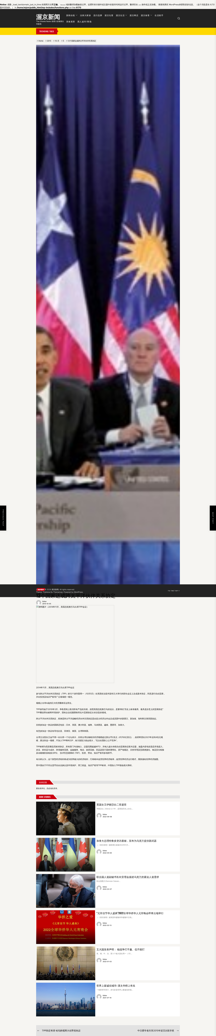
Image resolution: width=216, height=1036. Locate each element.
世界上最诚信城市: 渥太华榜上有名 (115, 985)
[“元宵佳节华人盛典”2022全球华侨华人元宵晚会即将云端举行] (65, 927)
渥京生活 (120, 15)
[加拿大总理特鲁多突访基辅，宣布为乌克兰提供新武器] (65, 855)
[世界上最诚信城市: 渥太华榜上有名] (65, 999)
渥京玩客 (109, 15)
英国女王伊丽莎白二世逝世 (111, 804)
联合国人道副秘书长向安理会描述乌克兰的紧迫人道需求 (127, 877)
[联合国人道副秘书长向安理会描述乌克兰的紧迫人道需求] (65, 891)
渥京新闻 (48, 16)
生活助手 (159, 15)
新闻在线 (70, 15)
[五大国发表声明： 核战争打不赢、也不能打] (65, 963)
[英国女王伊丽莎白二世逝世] (65, 818)
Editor (44, 601)
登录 (55, 788)
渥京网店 (134, 15)
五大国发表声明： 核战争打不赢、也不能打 (120, 949)
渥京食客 (145, 15)
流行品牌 (97, 15)
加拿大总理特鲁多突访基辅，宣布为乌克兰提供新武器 (126, 840)
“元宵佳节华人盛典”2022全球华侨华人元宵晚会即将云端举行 (130, 913)
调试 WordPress (171, 4)
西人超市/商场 (85, 21)
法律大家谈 (85, 15)
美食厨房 (70, 21)
